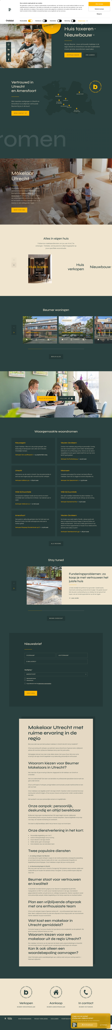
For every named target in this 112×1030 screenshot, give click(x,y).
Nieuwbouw (78, 35)
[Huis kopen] (40, 268)
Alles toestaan (99, 4)
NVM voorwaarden (24, 1019)
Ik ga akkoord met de (39, 683)
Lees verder (75, 598)
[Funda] (9, 1019)
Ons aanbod (90, 55)
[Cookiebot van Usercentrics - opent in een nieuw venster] (10, 21)
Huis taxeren (78, 29)
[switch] (45, 21)
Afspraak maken (73, 55)
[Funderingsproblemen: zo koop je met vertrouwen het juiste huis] (44, 585)
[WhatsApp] (8, 44)
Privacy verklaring (41, 1019)
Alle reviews (56, 543)
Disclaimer (54, 1019)
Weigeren (99, 14)
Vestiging (28, 670)
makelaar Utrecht (27, 193)
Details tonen (81, 21)
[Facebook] (8, 59)
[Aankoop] (56, 997)
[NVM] (5, 1019)
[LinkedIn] (8, 49)
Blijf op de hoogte (46, 398)
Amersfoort (15, 196)
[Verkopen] (26, 997)
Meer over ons (19, 210)
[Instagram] (8, 54)
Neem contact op (20, 113)
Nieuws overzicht (56, 618)
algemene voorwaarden (44, 683)
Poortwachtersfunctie (69, 1019)
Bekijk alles (56, 356)
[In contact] (86, 997)
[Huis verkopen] (70, 268)
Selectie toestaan (99, 9)
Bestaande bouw (31, 678)
